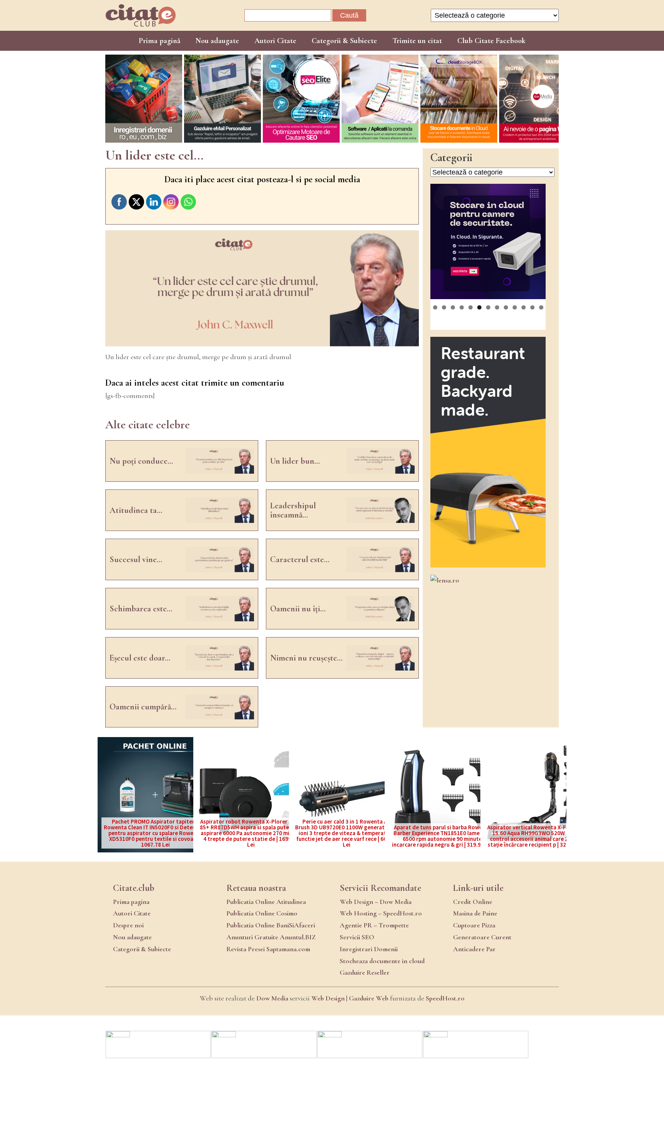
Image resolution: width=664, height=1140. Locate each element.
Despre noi (128, 925)
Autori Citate (275, 40)
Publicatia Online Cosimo (261, 913)
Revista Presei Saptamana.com (268, 949)
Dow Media (272, 998)
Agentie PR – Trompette (374, 925)
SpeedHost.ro (445, 998)
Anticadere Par (474, 949)
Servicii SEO (357, 937)
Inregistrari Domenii (369, 949)
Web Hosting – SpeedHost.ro (381, 913)
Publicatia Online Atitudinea (266, 901)
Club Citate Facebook (491, 40)
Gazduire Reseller (365, 972)
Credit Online (472, 901)
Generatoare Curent (482, 937)
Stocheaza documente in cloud (382, 961)
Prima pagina (131, 901)
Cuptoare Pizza (474, 925)
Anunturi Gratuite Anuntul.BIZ (271, 937)
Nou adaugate (217, 40)
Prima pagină (159, 40)
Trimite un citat (417, 40)
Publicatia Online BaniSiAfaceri (270, 925)
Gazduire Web (368, 998)
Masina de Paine (475, 913)
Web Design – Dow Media (376, 901)
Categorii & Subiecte (344, 40)
